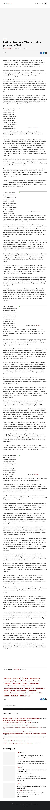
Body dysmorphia (18, 681)
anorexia (25, 678)
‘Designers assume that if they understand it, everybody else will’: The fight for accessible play (24, 733)
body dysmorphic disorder (32, 681)
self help (6, 695)
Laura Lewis (38, 211)
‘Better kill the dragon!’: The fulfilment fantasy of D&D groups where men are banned (22, 737)
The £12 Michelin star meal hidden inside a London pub (15, 725)
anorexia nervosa (35, 678)
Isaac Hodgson (20, 759)
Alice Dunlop (20, 790)
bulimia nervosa (34, 683)
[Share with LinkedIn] (43, 53)
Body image (7, 683)
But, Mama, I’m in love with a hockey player (13, 740)
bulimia (25, 683)
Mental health (32, 690)
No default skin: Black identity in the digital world (14, 720)
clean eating (7, 685)
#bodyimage (7, 678)
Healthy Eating (40, 688)
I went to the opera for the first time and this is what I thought (17, 722)
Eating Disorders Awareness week (13, 688)
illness (6, 690)
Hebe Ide (19, 773)
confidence (16, 685)
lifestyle (12, 690)
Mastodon (25, 806)
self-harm (23, 695)
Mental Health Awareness (11, 693)
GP (33, 688)
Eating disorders (26, 685)
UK (29, 695)
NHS (32, 693)
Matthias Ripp (36, 474)
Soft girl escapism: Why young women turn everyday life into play (18, 743)
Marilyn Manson (21, 690)
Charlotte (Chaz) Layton (8, 48)
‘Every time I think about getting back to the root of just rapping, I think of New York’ (22, 727)
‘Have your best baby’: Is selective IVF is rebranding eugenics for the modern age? (21, 718)
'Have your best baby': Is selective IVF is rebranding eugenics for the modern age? (30, 756)
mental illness (24, 693)
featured (27, 688)
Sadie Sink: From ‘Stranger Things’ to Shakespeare (14, 731)
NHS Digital (39, 693)
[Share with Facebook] (41, 53)
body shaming (17, 683)
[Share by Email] (46, 53)
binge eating (7, 681)
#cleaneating (16, 678)
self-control (14, 695)
